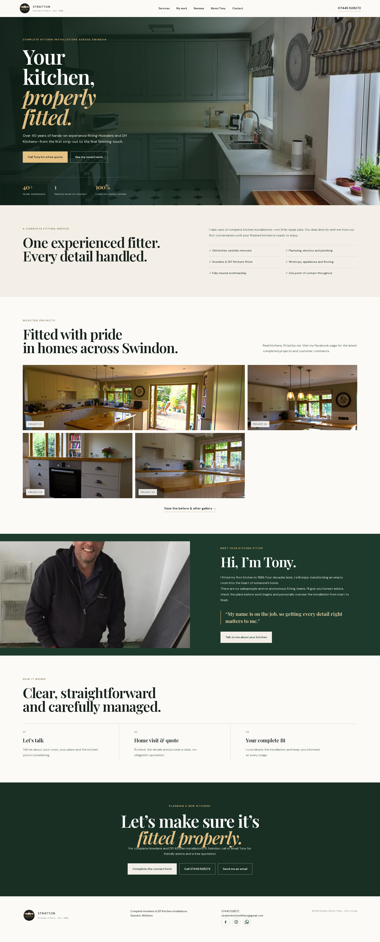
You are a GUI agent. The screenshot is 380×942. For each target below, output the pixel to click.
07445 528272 (349, 8)
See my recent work (89, 157)
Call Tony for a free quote (45, 157)
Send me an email (235, 869)
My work (181, 8)
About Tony (218, 8)
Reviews (199, 8)
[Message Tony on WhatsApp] (247, 922)
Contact (237, 8)
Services (164, 8)
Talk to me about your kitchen (246, 637)
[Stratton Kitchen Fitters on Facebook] (225, 922)
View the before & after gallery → (190, 508)
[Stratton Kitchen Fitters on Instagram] (236, 922)
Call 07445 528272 (197, 869)
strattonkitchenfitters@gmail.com (242, 915)
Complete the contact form (152, 869)
